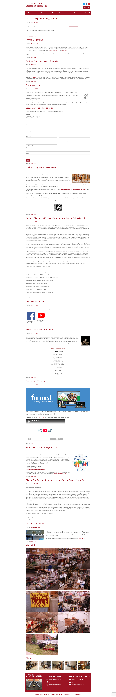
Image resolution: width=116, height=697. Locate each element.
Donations (76, 12)
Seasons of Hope (34, 85)
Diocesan (80, 694)
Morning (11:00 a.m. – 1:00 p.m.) (34, 116)
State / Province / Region (64, 140)
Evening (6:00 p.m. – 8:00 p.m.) (33, 117)
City (27, 140)
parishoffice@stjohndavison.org (55, 684)
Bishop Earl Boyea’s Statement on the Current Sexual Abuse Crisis (56, 480)
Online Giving (86, 7)
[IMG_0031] (42, 579)
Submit (28, 160)
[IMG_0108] (74, 622)
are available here (35, 77)
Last (60, 124)
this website (64, 50)
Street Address (29, 131)
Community (69, 12)
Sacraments (47, 12)
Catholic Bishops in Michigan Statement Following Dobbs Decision (56, 218)
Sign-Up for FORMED (35, 381)
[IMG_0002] (42, 558)
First (27, 124)
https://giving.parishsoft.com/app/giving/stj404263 (73, 189)
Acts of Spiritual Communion (39, 330)
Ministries (54, 12)
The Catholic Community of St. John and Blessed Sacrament (50, 694)
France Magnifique (34, 40)
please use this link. (73, 26)
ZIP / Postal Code (29, 145)
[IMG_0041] (74, 601)
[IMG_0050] (74, 579)
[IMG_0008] (74, 558)
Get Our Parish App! (35, 523)
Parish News (33, 36)
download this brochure (53, 50)
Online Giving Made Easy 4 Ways (41, 167)
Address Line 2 (29, 136)
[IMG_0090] (42, 622)
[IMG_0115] (42, 644)
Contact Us (83, 12)
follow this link (40, 417)
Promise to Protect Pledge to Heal (41, 447)
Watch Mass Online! (35, 301)
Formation (61, 12)
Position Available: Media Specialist (42, 61)
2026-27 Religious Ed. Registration (41, 18)
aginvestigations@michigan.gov (60, 473)
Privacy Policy (67, 694)
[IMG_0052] (42, 601)
